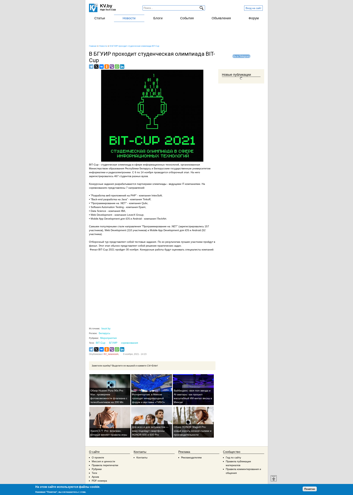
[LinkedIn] (122, 66)
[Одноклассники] (106, 66)
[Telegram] (91, 66)
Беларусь (104, 333)
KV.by (106, 5)
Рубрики (97, 469)
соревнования (129, 342)
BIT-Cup (100, 342)
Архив (95, 476)
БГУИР (113, 342)
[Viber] (112, 66)
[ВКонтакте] (101, 66)
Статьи (99, 18)
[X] (96, 66)
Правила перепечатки (105, 465)
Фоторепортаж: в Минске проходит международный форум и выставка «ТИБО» (148, 398)
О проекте (98, 457)
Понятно (309, 488)
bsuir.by (105, 328)
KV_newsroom (111, 354)
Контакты (141, 457)
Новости (129, 18)
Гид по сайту (233, 457)
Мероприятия (108, 337)
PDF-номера (99, 480)
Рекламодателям (191, 457)
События (187, 18)
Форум (254, 18)
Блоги (158, 18)
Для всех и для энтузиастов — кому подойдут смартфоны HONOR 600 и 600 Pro (150, 430)
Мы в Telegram (241, 56)
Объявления (221, 18)
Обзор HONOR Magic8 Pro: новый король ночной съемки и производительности (192, 430)
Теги (94, 472)
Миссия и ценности (103, 461)
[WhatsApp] (117, 66)
